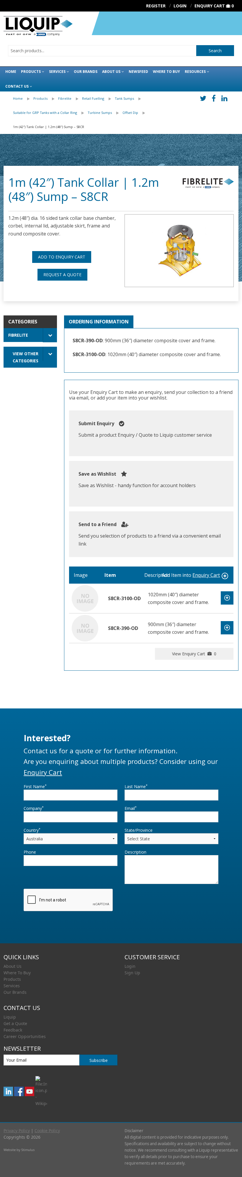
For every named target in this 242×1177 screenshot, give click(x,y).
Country (32, 830)
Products (31, 71)
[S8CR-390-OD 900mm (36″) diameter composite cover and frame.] (85, 628)
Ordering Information (99, 321)
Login (130, 966)
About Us (111, 71)
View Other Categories (25, 357)
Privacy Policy (17, 1130)
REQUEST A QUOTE (62, 274)
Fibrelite (64, 98)
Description (135, 852)
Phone (30, 852)
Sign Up (132, 972)
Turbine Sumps (100, 112)
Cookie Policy (47, 1130)
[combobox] (102, 50)
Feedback (13, 1030)
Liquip (10, 1017)
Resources (195, 71)
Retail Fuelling (93, 98)
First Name (35, 786)
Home (10, 71)
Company (34, 808)
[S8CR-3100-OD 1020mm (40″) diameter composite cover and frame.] (85, 598)
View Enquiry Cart (194, 654)
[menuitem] (23, 98)
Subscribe (98, 1060)
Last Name (136, 786)
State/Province (139, 830)
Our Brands (85, 71)
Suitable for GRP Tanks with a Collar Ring (45, 112)
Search (215, 50)
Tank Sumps (124, 98)
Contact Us (17, 86)
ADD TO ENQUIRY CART (61, 257)
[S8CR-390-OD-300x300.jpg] (179, 250)
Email (131, 808)
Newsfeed (138, 71)
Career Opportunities (25, 1036)
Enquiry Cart (209, 6)
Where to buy (166, 71)
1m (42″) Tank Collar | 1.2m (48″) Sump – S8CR (48, 127)
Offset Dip (130, 112)
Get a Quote (15, 1023)
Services (57, 71)
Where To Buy (17, 972)
